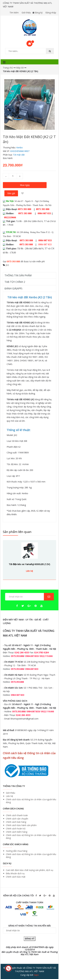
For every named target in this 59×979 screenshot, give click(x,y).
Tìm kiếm (14, 12)
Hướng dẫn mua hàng (16, 850)
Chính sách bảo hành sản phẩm (21, 825)
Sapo (36, 974)
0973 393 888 (13, 261)
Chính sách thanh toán (17, 815)
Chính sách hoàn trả (15, 828)
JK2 (7, 265)
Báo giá (11, 193)
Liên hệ (9, 796)
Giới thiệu (26, 12)
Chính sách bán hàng (16, 821)
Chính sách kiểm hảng (16, 831)
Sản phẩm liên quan (17, 532)
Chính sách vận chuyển (17, 818)
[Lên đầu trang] (50, 968)
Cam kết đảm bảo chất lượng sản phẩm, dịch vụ (29, 870)
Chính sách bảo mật (15, 876)
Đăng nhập (51, 12)
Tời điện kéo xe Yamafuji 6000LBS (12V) (29, 564)
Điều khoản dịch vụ (15, 873)
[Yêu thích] (23, 193)
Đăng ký (39, 12)
